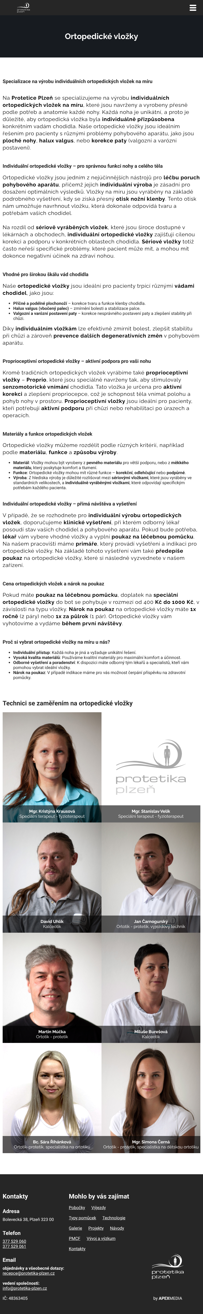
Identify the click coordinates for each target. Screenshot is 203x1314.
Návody (117, 1228)
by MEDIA (167, 1298)
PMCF (74, 1238)
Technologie (113, 1217)
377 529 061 (14, 1246)
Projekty (96, 1228)
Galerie (75, 1228)
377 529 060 (14, 1241)
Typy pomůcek (82, 1217)
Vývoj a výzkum (101, 1238)
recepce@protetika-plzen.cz (29, 1273)
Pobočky (77, 1207)
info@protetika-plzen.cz (25, 1288)
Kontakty (77, 1248)
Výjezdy (98, 1207)
